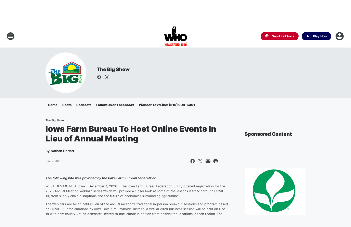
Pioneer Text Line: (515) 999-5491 (167, 105)
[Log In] (340, 36)
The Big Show (113, 69)
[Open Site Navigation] (10, 36)
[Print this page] (216, 161)
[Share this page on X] (200, 161)
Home (52, 105)
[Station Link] (175, 36)
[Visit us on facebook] (99, 77)
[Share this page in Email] (208, 161)
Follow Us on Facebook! (115, 105)
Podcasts (83, 105)
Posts (67, 105)
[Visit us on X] (106, 77)
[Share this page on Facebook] (192, 161)
